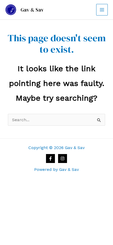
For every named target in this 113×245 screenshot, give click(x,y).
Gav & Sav (32, 9)
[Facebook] (50, 158)
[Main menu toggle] (102, 10)
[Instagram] (62, 158)
